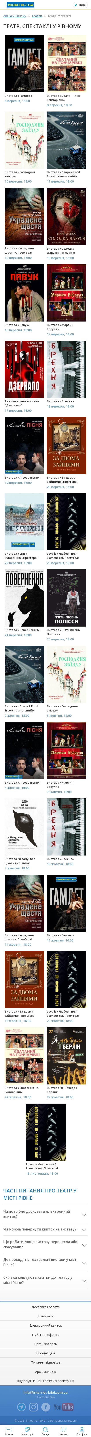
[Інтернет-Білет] (21, 5)
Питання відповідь (46, 1362)
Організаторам (45, 1344)
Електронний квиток (45, 1325)
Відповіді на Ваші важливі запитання (45, 1380)
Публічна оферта (45, 1334)
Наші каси (45, 1316)
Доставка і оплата (46, 1307)
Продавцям (45, 1353)
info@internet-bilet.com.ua (45, 1392)
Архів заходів (45, 1371)
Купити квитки (25, 86)
